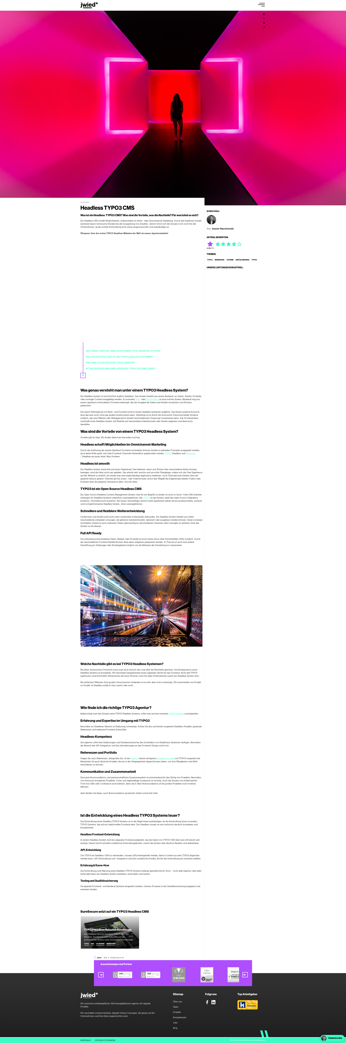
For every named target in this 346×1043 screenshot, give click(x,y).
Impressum (85, 1040)
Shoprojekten (152, 399)
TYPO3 (168, 453)
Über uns (177, 1001)
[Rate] (218, 244)
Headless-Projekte (165, 758)
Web (137, 399)
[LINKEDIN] (264, 14)
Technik (230, 260)
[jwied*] (89, 996)
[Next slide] (245, 974)
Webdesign (111, 944)
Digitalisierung (242, 260)
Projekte (177, 1012)
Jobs (175, 1023)
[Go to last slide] (101, 974)
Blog (105, 958)
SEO (92, 944)
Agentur (134, 758)
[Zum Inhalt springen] (83, 375)
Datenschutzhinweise (105, 1040)
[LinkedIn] (213, 1002)
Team (175, 1007)
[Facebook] (207, 1002)
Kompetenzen (179, 1017)
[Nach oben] (339, 967)
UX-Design (100, 944)
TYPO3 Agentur (176, 713)
